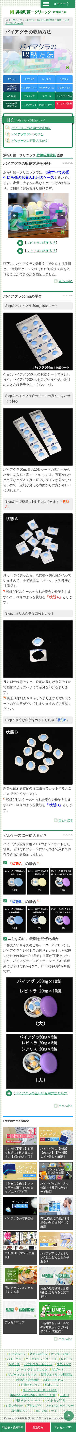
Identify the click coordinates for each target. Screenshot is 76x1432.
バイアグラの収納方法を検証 (31, 128)
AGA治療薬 (11, 104)
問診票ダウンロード (28, 1400)
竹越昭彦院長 (46, 155)
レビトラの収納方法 (41, 243)
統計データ (52, 1384)
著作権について (21, 1410)
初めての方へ (38, 1353)
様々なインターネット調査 (40, 1390)
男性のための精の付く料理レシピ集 (33, 1395)
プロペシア (29, 96)
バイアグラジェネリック (41, 1359)
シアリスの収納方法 (41, 251)
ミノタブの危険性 (64, 97)
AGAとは (11, 96)
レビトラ (46, 79)
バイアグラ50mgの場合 (27, 134)
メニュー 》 (61, 4)
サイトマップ (59, 1410)
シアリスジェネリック (38, 1364)
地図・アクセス (53, 1379)
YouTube (41, 1410)
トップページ (15, 20)
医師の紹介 (34, 1405)
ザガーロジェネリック (22, 1374)
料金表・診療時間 (27, 1379)
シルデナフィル (29, 87)
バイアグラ (29, 79)
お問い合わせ (14, 1405)
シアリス (64, 79)
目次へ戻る (66, 281)
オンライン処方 (61, 1353)
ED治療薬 (12, 87)
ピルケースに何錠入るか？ (30, 140)
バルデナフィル (46, 87)
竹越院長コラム (31, 1384)
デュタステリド (46, 104)
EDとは (12, 79)
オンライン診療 (64, 103)
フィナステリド (29, 104)
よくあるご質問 (55, 1400)
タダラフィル (64, 87)
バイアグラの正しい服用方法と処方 (43, 20)
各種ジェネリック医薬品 (56, 1374)
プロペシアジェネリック (32, 1369)
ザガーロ (46, 96)
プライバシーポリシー (59, 1405)
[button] (14, 215)
